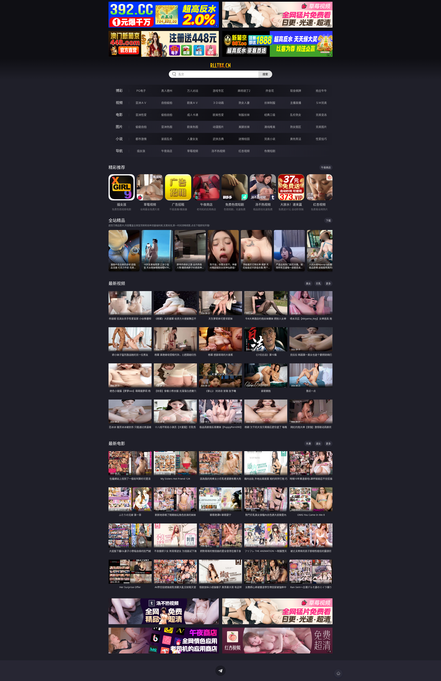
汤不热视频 (218, 151)
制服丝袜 (244, 115)
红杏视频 (244, 151)
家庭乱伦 (166, 139)
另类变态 (321, 115)
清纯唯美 (269, 127)
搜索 (265, 74)
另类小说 (269, 139)
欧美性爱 (218, 115)
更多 (328, 283)
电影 (119, 114)
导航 (119, 151)
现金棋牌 (295, 91)
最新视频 (117, 283)
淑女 (318, 443)
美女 (308, 283)
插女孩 (141, 151)
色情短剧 (269, 151)
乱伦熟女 (295, 115)
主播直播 (295, 103)
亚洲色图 (166, 127)
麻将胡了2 (244, 91)
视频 (119, 102)
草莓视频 (192, 151)
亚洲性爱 (141, 115)
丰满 (308, 443)
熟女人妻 (244, 103)
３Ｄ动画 (218, 103)
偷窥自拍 (141, 127)
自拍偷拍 (166, 103)
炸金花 (270, 91)
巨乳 (318, 283)
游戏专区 (218, 91)
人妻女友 (192, 139)
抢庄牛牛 (321, 91)
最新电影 (117, 443)
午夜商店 (166, 151)
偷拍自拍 (166, 115)
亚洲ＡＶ (141, 103)
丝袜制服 (269, 103)
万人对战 (192, 91)
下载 (328, 220)
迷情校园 (244, 139)
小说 (119, 139)
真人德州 (166, 91)
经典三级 (269, 115)
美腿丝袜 (244, 127)
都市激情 (141, 139)
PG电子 (141, 91)
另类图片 (321, 127)
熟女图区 (295, 127)
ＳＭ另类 (321, 103)
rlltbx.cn (220, 65)
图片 (119, 126)
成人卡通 (192, 115)
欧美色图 (192, 127)
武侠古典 (218, 139)
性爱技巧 (321, 139)
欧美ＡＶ (192, 103)
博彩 (119, 90)
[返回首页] (338, 673)
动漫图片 (218, 127)
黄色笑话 (295, 139)
